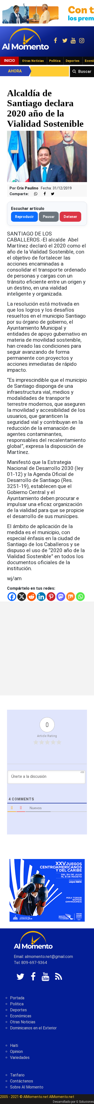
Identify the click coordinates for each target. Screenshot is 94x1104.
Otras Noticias (33, 61)
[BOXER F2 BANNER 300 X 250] (47, 890)
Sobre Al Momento (26, 1087)
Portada (17, 998)
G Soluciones (85, 1101)
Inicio (9, 60)
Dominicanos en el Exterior (33, 1028)
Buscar (84, 71)
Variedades (20, 1057)
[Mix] (70, 596)
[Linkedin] (41, 596)
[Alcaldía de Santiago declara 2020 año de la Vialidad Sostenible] (47, 156)
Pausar (49, 217)
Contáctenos (21, 1081)
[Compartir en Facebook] (42, 194)
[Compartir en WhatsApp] (33, 194)
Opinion (16, 1051)
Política (54, 61)
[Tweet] (50, 194)
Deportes (72, 61)
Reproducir (24, 217)
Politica (17, 1004)
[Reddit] (31, 596)
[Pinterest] (51, 596)
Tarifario (17, 1075)
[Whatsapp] (80, 596)
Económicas (20, 1016)
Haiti (14, 1045)
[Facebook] (12, 596)
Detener (70, 217)
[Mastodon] (60, 596)
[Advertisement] (47, 648)
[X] (21, 596)
